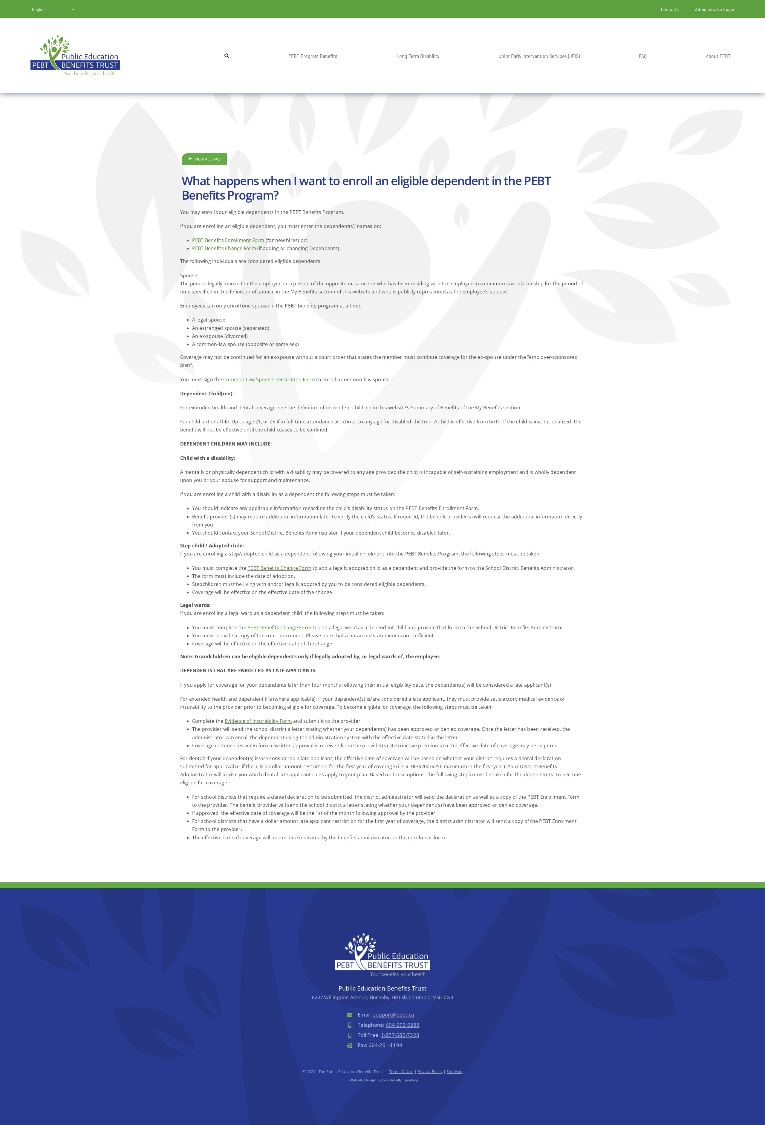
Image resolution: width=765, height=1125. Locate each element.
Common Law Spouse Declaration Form (268, 379)
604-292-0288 (403, 1024)
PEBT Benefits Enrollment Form (228, 240)
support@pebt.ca (393, 1014)
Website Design (363, 1080)
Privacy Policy (430, 1071)
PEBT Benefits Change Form (224, 248)
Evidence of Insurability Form (258, 721)
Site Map (454, 1071)
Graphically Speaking (400, 1080)
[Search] (226, 56)
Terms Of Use (401, 1071)
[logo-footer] (382, 935)
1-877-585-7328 (400, 1034)
